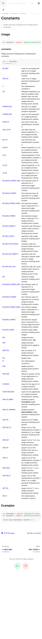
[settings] (38, 3)
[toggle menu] (32, 3)
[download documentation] (3, 10)
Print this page (8, 533)
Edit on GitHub (35, 533)
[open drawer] (3, 3)
